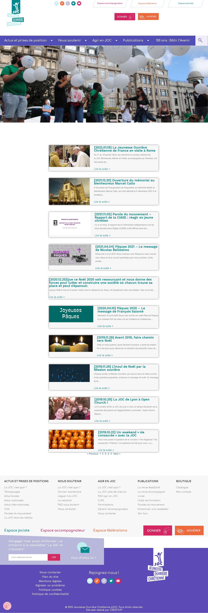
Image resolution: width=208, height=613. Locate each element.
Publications (133, 40)
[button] (200, 40)
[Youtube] (79, 3)
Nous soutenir (69, 40)
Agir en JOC (101, 40)
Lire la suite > (102, 169)
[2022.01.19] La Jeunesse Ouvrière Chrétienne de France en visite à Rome (124, 149)
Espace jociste (16, 530)
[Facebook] (56, 3)
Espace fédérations (110, 530)
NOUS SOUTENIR (69, 481)
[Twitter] (73, 3)
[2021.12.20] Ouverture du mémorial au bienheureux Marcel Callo (124, 181)
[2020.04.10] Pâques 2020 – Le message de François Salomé (121, 309)
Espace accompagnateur (63, 530)
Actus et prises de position (25, 40)
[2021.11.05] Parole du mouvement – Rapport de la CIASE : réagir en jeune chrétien (124, 217)
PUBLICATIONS (148, 481)
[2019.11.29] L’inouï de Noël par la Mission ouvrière (120, 368)
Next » (116, 453)
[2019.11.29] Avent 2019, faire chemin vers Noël (125, 339)
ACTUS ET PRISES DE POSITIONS (26, 481)
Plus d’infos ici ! (83, 558)
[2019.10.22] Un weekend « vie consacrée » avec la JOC (121, 433)
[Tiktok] (62, 3)
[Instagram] (68, 3)
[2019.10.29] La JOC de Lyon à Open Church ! (122, 401)
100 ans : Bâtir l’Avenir (173, 40)
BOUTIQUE (183, 481)
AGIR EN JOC (107, 481)
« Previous (92, 453)
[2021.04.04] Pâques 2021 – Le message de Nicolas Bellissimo (126, 248)
